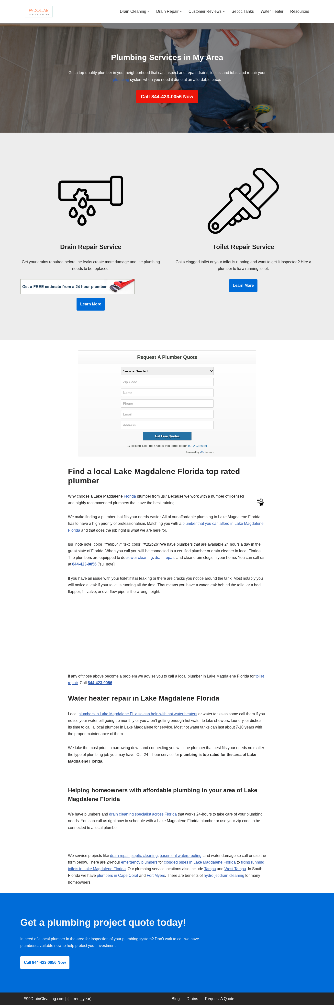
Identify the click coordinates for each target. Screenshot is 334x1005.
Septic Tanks (243, 11)
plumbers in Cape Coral (117, 875)
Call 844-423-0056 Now (167, 96)
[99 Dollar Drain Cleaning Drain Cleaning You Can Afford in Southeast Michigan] (38, 11)
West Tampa (235, 869)
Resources (299, 11)
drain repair (164, 557)
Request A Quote (219, 999)
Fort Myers (156, 875)
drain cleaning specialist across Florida (143, 814)
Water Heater (272, 11)
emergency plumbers (139, 862)
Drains (192, 999)
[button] (148, 12)
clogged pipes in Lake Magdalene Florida (200, 862)
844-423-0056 (84, 564)
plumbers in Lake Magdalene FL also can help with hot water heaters (137, 714)
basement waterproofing (180, 856)
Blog (176, 999)
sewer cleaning (139, 557)
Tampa (210, 869)
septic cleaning (145, 856)
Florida (130, 496)
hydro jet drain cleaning (224, 875)
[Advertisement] (167, 636)
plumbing (121, 79)
